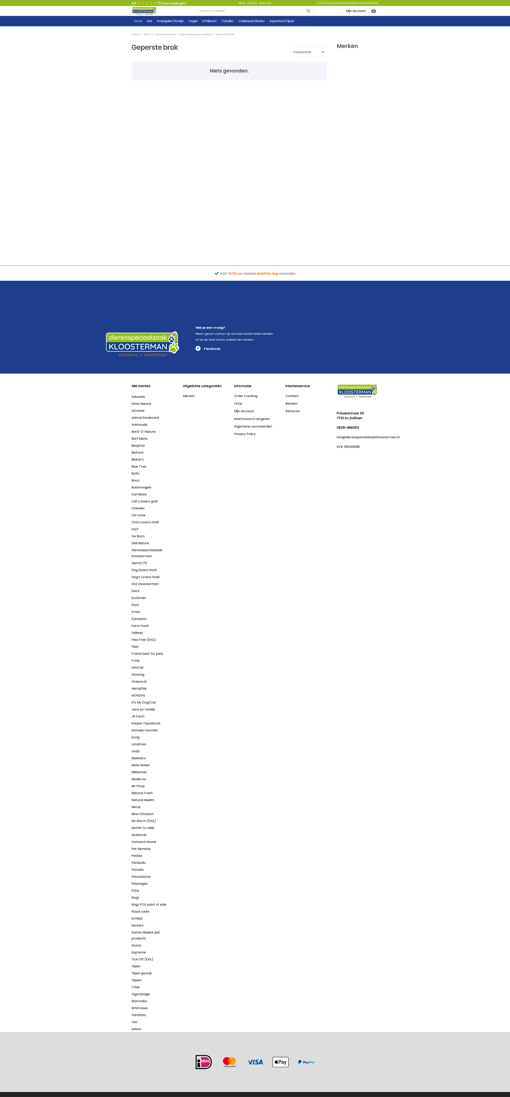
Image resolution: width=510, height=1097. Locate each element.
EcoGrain (138, 598)
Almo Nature (141, 403)
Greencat (139, 681)
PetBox (136, 855)
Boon (135, 480)
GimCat (137, 667)
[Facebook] (338, 456)
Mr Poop (138, 786)
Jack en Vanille (143, 709)
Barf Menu (139, 438)
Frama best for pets (147, 653)
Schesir (137, 918)
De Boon (138, 536)
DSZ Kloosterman (145, 584)
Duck (135, 591)
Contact (292, 396)
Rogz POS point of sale (148, 904)
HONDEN (138, 695)
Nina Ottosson (142, 814)
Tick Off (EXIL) (142, 959)
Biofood (137, 452)
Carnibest (139, 494)
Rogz (135, 897)
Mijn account (244, 411)
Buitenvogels (141, 487)
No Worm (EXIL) (143, 821)
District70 (139, 563)
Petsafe (137, 869)
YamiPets (138, 1015)
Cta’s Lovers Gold (145, 522)
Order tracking (245, 396)
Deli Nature (140, 543)
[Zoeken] (308, 11)
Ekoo (135, 605)
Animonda (139, 424)
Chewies (138, 508)
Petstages (139, 883)
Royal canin (140, 911)
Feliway (137, 632)
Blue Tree (138, 466)
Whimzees (139, 1008)
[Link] (144, 11)
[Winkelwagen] (374, 11)
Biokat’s (137, 459)
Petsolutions (141, 876)
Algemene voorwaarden (253, 426)
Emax (135, 612)
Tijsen (135, 966)
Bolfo (135, 473)
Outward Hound (143, 842)
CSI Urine (138, 515)
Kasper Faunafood (145, 723)
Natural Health (142, 800)
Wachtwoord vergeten (252, 419)
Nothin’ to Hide (142, 828)
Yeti (134, 1022)
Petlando (138, 862)
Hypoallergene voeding (195, 34)
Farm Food (139, 625)
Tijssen (136, 980)
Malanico (138, 758)
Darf (134, 529)
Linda (135, 751)
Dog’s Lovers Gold (145, 577)
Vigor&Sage (140, 994)
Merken (189, 396)
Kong (135, 737)
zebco (136, 1029)
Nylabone (138, 835)
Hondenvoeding (165, 34)
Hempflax (139, 688)
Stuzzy (136, 945)
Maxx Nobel (140, 765)
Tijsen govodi (141, 973)
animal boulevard (145, 417)
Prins (135, 890)
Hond (147, 34)
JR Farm (137, 716)
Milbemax (139, 772)
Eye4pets (138, 619)
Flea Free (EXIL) (143, 639)
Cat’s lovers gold (144, 501)
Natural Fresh (142, 793)
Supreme (138, 952)
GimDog (137, 674)
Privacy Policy (245, 434)
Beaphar (138, 445)
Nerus (135, 807)
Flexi (134, 646)
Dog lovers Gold (143, 570)
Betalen (291, 403)
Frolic (135, 660)
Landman (138, 744)
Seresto (137, 925)
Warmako (139, 1001)
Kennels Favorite (144, 730)
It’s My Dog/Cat (143, 702)
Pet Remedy (141, 848)
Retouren (292, 411)
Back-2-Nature (143, 431)
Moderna (138, 779)
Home (135, 34)
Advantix (138, 396)
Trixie (135, 987)
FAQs (238, 403)
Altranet (138, 410)
